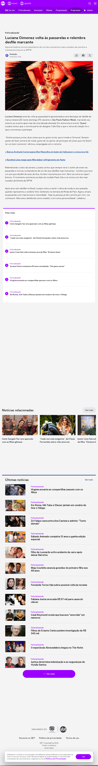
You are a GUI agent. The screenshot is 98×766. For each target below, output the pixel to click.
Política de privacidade (50, 738)
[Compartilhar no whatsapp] (77, 55)
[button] (20, 431)
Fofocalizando (12, 32)
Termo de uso (72, 738)
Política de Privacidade (56, 759)
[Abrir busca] (89, 3)
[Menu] (95, 3)
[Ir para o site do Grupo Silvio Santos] (45, 729)
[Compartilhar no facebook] (83, 55)
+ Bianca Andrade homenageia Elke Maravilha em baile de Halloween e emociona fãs (46, 152)
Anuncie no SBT (27, 738)
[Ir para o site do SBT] (63, 729)
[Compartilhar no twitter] (90, 55)
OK (83, 756)
